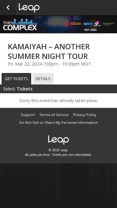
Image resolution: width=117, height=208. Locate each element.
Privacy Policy (84, 114)
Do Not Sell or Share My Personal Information (58, 122)
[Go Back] (8, 8)
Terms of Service (54, 114)
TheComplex (50, 7)
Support (28, 114)
